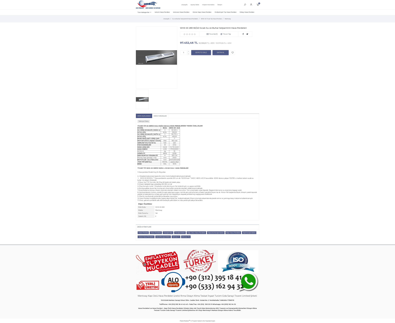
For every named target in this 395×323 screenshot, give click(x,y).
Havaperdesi (168, 233)
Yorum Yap (227, 34)
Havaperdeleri (180, 233)
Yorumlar (213, 34)
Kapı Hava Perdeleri (233, 233)
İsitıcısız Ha (186, 237)
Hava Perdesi (143, 233)
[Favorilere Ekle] (232, 52)
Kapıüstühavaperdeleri (216, 233)
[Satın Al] (221, 52)
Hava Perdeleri (155, 233)
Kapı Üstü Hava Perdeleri (196, 233)
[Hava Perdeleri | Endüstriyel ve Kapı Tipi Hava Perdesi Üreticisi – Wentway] (148, 8)
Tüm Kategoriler (143, 12)
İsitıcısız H (176, 237)
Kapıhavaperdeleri (249, 233)
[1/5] (184, 34)
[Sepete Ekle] (201, 52)
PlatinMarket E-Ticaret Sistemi (191, 321)
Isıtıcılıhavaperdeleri (163, 237)
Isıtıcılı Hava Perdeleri (146, 237)
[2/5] (185, 34)
